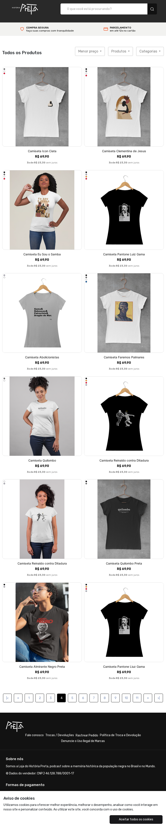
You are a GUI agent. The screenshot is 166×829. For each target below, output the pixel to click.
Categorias (148, 51)
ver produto (42, 107)
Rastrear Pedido (87, 735)
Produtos (119, 51)
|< (7, 698)
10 (126, 698)
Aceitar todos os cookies (136, 819)
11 (137, 698)
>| (159, 698)
